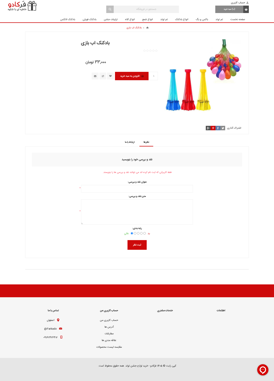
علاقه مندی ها (109, 340)
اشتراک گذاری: (234, 128)
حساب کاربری (238, 3)
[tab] (146, 142)
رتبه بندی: (137, 228)
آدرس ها (109, 327)
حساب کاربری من (109, 320)
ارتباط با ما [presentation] (130, 142)
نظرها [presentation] (146, 142)
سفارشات (109, 333)
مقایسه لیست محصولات (109, 347)
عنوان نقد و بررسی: (137, 182)
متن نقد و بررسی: (137, 196)
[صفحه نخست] (147, 28)
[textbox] (146, 9)
